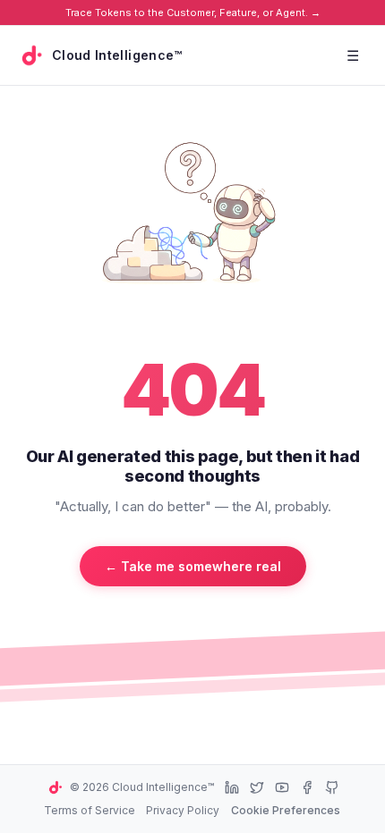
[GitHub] (332, 787)
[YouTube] (282, 787)
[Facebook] (307, 787)
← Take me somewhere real (193, 566)
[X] (257, 787)
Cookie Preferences (285, 810)
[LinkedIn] (232, 787)
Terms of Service (89, 810)
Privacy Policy (182, 810)
